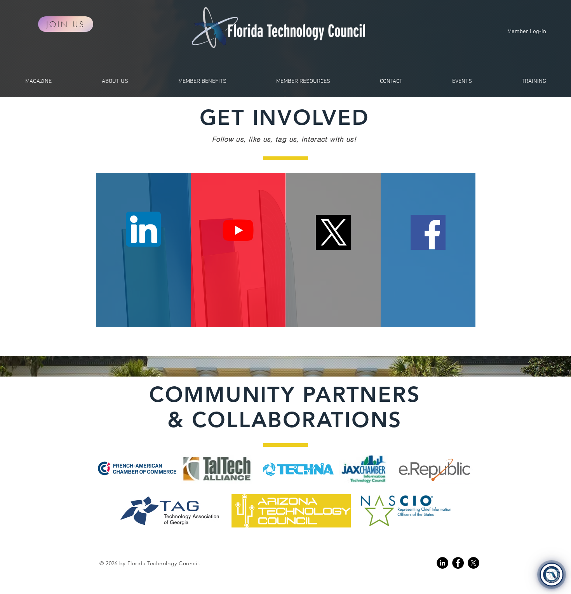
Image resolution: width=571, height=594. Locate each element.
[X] (473, 563)
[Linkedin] (442, 563)
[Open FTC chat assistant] (551, 574)
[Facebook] (458, 563)
